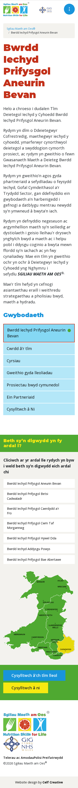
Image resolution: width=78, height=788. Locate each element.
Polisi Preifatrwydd (48, 758)
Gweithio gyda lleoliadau (29, 372)
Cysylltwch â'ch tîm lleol (34, 675)
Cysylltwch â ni (25, 687)
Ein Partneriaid (20, 397)
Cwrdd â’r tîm (19, 348)
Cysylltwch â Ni (21, 409)
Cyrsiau (13, 360)
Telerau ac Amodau (18, 758)
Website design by (39, 782)
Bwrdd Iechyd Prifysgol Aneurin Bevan (36, 332)
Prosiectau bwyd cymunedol (33, 384)
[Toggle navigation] (69, 9)
